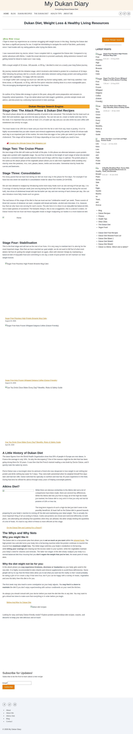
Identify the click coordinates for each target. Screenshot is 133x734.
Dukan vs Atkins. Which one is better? (113, 247)
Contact (9, 721)
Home (6, 14)
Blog (13, 14)
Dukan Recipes (25, 14)
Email (5, 683)
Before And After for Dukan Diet (19, 602)
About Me (68, 14)
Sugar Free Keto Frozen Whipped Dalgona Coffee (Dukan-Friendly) (31, 380)
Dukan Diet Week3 (105, 241)
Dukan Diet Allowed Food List (109, 236)
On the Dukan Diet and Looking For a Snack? (24, 528)
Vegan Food (103, 227)
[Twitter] (124, 13)
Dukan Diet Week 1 (105, 238)
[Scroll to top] (128, 731)
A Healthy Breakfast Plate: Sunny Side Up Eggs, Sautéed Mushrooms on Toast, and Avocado (115, 169)
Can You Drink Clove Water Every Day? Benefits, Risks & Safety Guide (33, 442)
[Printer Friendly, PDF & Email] (11, 39)
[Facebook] (120, 13)
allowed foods (79, 540)
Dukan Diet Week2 (105, 244)
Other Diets (102, 222)
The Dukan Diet (41, 14)
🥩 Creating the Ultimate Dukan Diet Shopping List (26, 143)
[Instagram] (129, 13)
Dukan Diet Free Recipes (108, 233)
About (8, 710)
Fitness (101, 216)
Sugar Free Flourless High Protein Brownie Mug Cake (26, 318)
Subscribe (8, 687)
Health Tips (56, 14)
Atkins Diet (10, 716)
